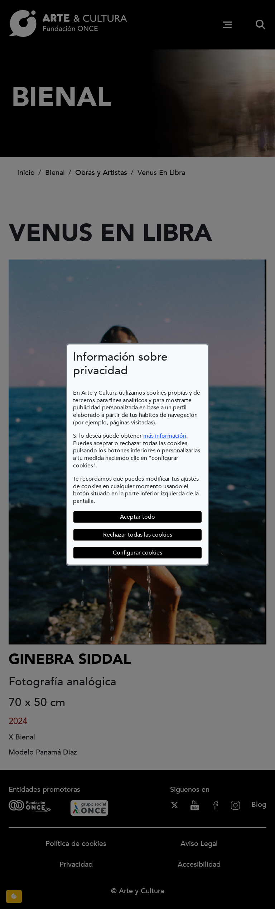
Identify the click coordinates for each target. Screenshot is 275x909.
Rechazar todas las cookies (137, 535)
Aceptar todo (137, 517)
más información (164, 436)
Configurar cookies (157, 552)
